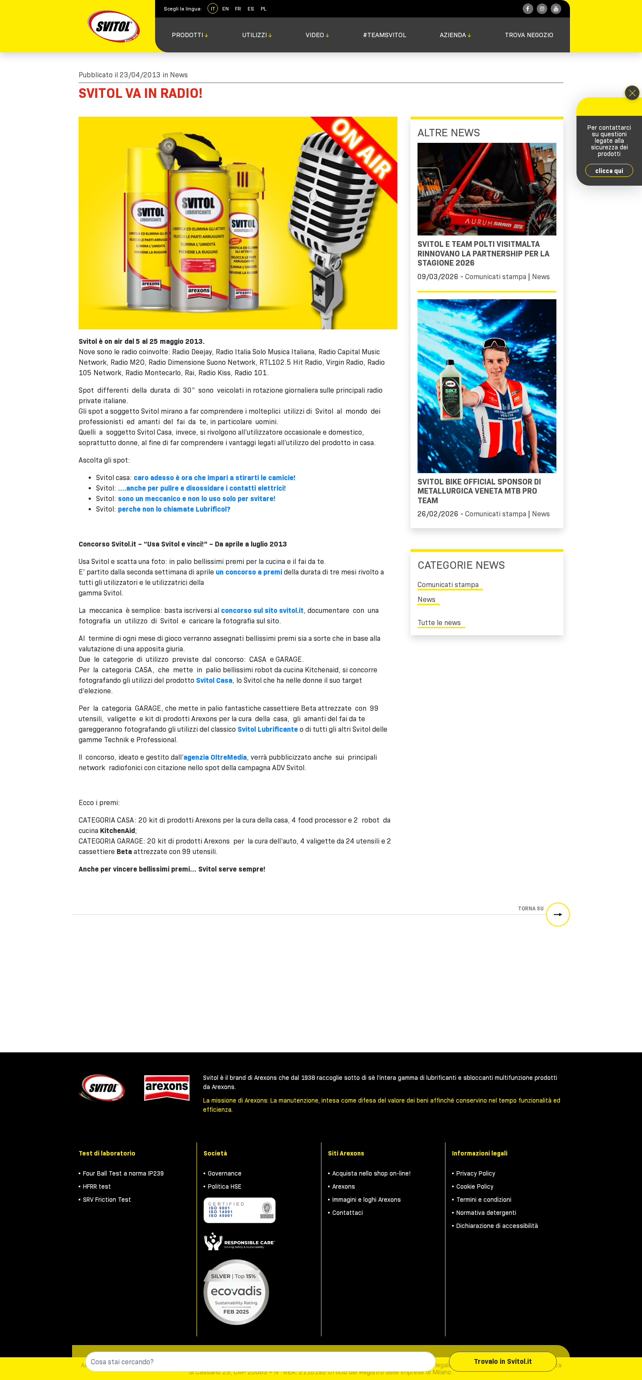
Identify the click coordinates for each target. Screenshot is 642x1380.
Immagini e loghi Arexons (366, 1200)
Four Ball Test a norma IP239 (123, 1173)
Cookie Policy (475, 1186)
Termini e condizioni (483, 1200)
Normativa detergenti (486, 1213)
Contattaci (347, 1213)
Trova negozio (529, 35)
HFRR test (97, 1186)
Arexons (343, 1186)
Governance (225, 1173)
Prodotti (190, 35)
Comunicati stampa (495, 277)
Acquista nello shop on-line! (371, 1173)
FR (238, 8)
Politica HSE (225, 1186)
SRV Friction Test (107, 1200)
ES (251, 8)
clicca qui (609, 171)
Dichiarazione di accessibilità (497, 1226)
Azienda (456, 35)
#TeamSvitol (384, 35)
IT (213, 8)
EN (225, 8)
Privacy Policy (475, 1173)
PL (263, 8)
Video (318, 35)
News (179, 75)
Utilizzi (257, 35)
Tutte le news (439, 623)
